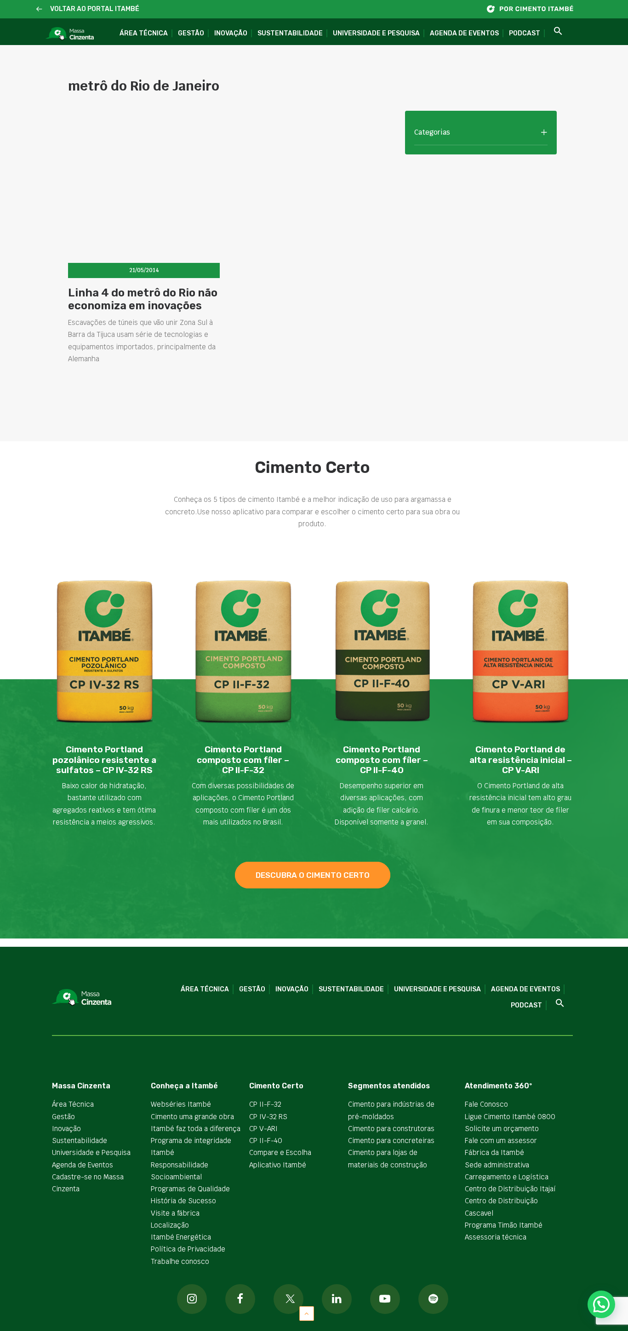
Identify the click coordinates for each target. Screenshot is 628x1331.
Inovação (230, 33)
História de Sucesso (183, 1200)
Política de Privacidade (188, 1249)
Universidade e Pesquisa (376, 33)
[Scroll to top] (306, 1312)
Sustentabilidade (290, 33)
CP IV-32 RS (268, 1116)
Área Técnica (144, 33)
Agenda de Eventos (464, 33)
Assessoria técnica (495, 1237)
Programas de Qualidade (190, 1188)
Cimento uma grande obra (192, 1116)
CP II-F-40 (265, 1140)
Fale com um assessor (501, 1140)
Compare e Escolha (280, 1152)
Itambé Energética (181, 1237)
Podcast (524, 33)
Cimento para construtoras (391, 1128)
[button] (39, 9)
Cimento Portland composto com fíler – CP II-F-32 (243, 760)
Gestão (191, 33)
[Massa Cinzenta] (70, 34)
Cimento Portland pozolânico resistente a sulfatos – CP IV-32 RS (104, 760)
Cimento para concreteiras (391, 1140)
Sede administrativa (497, 1164)
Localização (170, 1225)
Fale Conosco (486, 1104)
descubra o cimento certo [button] (313, 875)
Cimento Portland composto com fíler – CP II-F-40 (382, 760)
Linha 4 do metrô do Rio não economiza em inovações (142, 299)
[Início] (535, 9)
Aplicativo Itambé (277, 1164)
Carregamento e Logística (506, 1176)
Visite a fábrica (175, 1213)
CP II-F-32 (265, 1104)
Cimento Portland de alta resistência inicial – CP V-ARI (520, 760)
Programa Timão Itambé (503, 1225)
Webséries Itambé (181, 1104)
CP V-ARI (263, 1128)
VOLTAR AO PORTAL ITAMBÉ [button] (94, 9)
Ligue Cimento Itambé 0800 (510, 1116)
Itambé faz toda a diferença (195, 1128)
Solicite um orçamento (502, 1128)
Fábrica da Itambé (494, 1152)
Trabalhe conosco (180, 1261)
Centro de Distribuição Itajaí (510, 1188)
